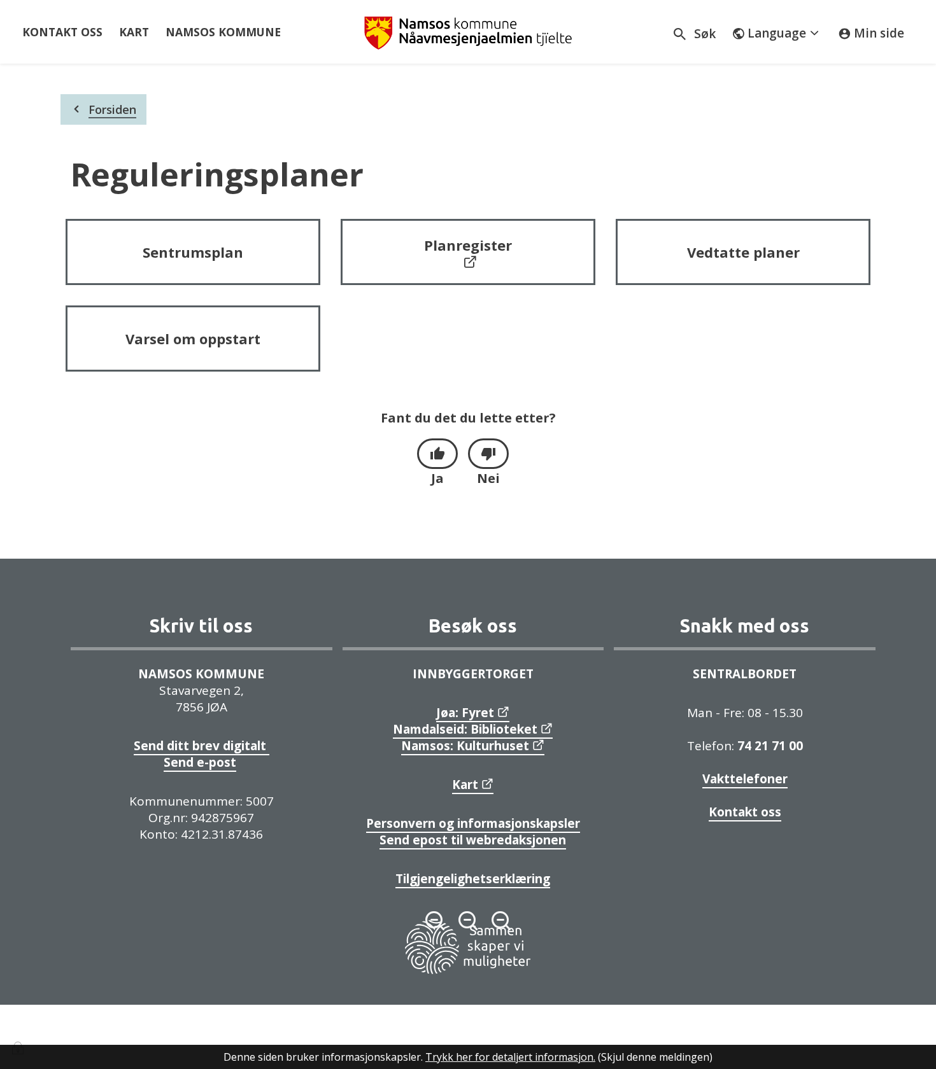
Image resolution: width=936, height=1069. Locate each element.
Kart (465, 784)
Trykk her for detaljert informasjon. (510, 1057)
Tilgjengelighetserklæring (472, 878)
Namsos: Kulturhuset (465, 745)
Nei (488, 478)
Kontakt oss (745, 812)
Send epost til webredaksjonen (472, 840)
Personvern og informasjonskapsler (473, 823)
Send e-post (200, 762)
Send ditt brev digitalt (201, 745)
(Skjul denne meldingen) (655, 1057)
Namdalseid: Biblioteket (465, 729)
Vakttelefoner (745, 779)
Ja (437, 478)
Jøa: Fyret (465, 712)
